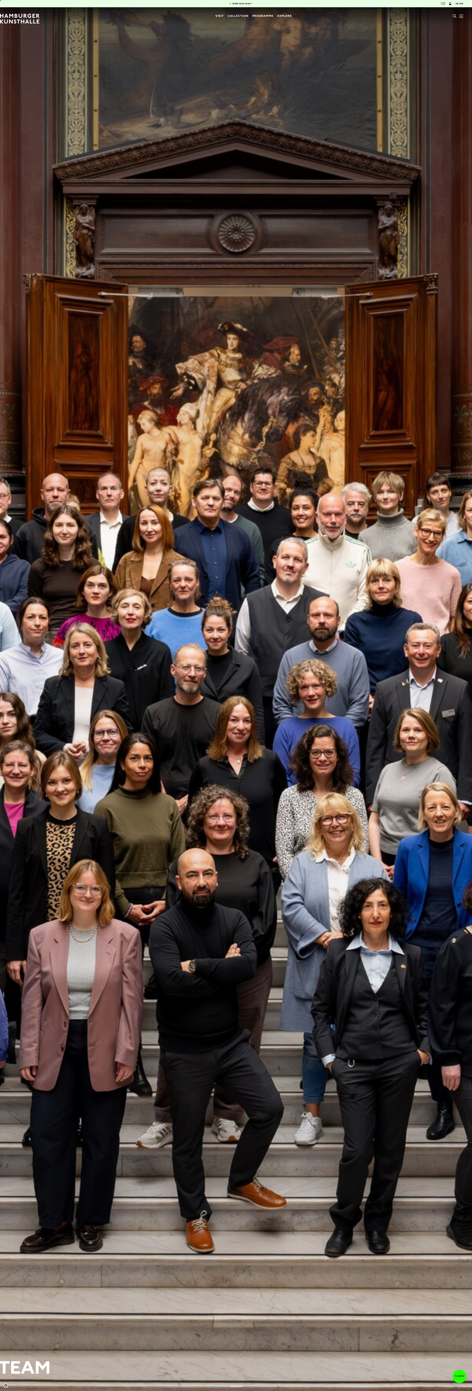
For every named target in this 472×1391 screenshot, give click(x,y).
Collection (238, 16)
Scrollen (236, 1386)
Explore (284, 16)
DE (457, 3)
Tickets (458, 1376)
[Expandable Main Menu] (461, 16)
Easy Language (443, 3)
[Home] (44, 18)
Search (455, 16)
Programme (262, 16)
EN (461, 3)
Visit (219, 16)
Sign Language (450, 3)
